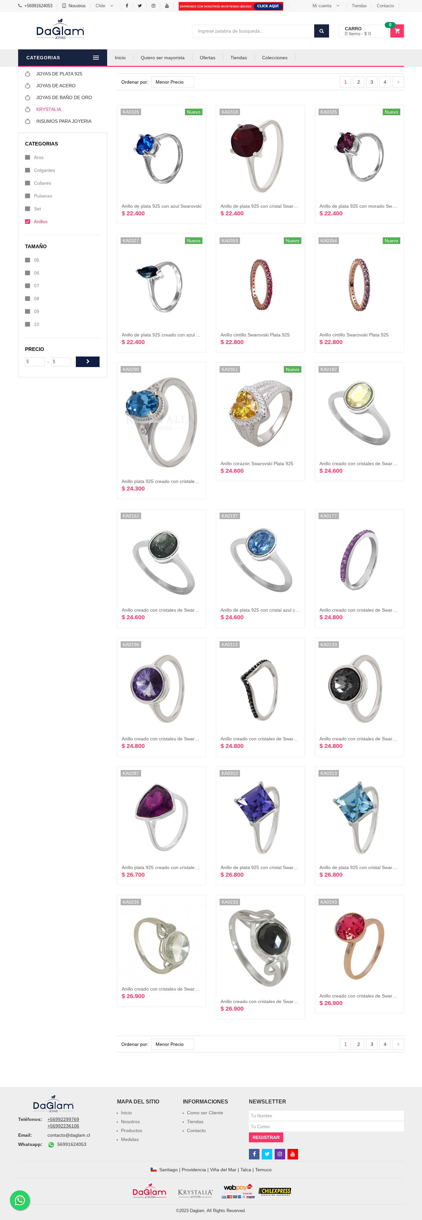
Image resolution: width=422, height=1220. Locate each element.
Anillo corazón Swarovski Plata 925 (257, 463)
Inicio (120, 57)
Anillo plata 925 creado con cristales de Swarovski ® (176, 481)
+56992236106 (63, 1125)
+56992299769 (63, 1119)
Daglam (197, 1210)
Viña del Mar (223, 1169)
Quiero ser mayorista (163, 57)
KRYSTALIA (48, 109)
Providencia (194, 1169)
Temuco (263, 1169)
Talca (245, 1169)
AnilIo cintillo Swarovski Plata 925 (255, 334)
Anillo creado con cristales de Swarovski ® (363, 463)
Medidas (130, 1139)
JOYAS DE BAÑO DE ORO (63, 97)
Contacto (385, 5)
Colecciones (274, 57)
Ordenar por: (134, 82)
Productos (131, 1130)
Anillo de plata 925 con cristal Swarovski (262, 206)
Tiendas (359, 5)
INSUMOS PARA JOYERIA (63, 121)
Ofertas (207, 57)
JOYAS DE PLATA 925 (58, 73)
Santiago (168, 1169)
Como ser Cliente (205, 1112)
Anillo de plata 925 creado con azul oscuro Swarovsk (177, 334)
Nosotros (77, 5)
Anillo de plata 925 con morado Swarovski (363, 206)
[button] (106, 6)
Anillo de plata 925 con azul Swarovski (161, 206)
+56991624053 (38, 5)
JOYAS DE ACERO (55, 85)
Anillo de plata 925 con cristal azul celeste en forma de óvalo (284, 610)
